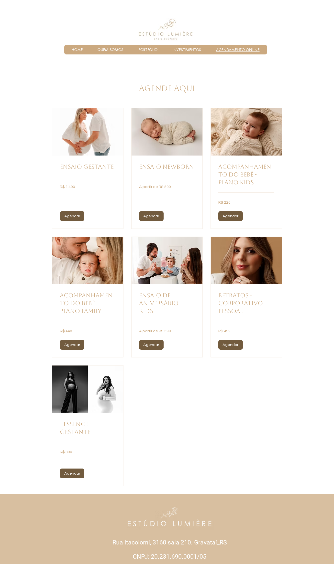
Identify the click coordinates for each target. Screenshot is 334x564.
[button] (72, 216)
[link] (88, 167)
